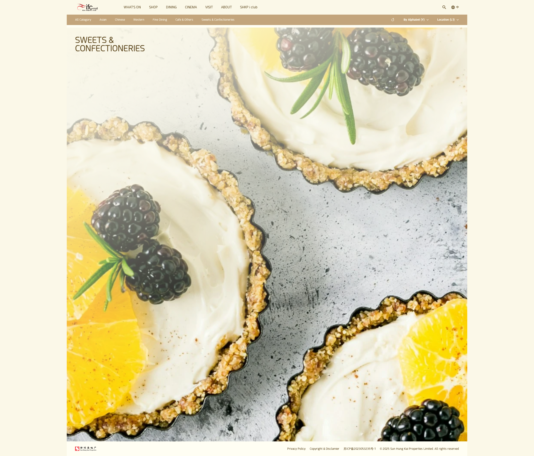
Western (138, 19)
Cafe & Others (184, 19)
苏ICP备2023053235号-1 (360, 448)
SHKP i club (248, 7)
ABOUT (226, 7)
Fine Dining (160, 19)
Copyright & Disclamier (324, 448)
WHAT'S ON (132, 7)
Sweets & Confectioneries (218, 19)
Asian (103, 19)
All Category (83, 19)
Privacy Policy (296, 448)
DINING (171, 7)
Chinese (120, 19)
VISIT (209, 7)
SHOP (153, 7)
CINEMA (191, 7)
